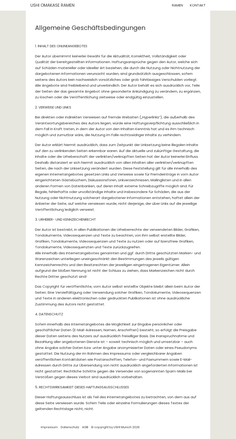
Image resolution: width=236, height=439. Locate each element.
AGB (85, 427)
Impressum (49, 427)
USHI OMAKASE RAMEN (53, 5)
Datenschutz (70, 427)
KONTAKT (198, 5)
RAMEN (177, 5)
